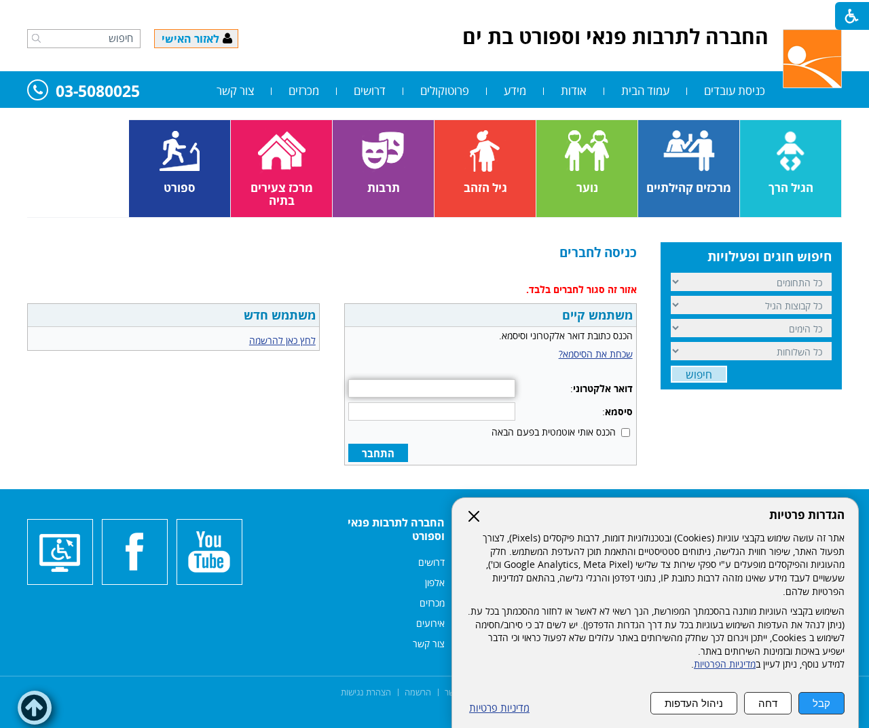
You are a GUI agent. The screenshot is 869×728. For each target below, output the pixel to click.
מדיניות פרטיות (499, 708)
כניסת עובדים (734, 90)
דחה (767, 703)
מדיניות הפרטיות (725, 664)
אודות (574, 90)
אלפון (435, 582)
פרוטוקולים (444, 90)
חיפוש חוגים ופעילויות (769, 256)
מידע (515, 90)
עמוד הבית (645, 90)
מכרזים (304, 90)
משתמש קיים (597, 315)
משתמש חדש (280, 315)
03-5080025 (98, 92)
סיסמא (619, 411)
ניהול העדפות (694, 703)
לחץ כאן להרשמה (282, 340)
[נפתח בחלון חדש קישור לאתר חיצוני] (209, 552)
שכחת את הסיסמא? (596, 353)
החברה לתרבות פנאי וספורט (396, 529)
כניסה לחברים (598, 252)
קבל (821, 703)
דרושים (370, 90)
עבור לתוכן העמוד (434, 13)
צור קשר (235, 90)
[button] (36, 38)
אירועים (430, 623)
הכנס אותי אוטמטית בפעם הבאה (554, 431)
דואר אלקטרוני (603, 388)
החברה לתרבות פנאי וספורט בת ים (615, 36)
